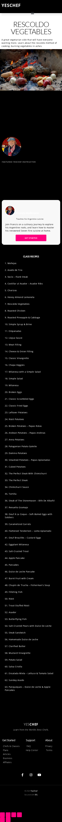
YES (11, 5)
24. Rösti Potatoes (14, 419)
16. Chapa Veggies (15, 365)
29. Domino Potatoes (16, 453)
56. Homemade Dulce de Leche (21, 639)
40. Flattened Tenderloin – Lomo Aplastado (28, 530)
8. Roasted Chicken (15, 310)
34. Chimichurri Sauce (17, 487)
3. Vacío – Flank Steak (16, 276)
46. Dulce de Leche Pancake (20, 571)
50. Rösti (9, 598)
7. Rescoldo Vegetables (17, 303)
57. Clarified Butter (15, 646)
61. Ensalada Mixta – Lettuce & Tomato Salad (29, 673)
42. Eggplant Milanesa (17, 544)
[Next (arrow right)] (8, 819)
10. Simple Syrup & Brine (18, 324)
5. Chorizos (11, 290)
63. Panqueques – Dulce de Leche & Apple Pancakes (27, 688)
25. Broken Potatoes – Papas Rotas (23, 426)
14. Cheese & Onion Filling (19, 351)
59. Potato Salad (13, 659)
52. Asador (10, 612)
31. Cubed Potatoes (15, 466)
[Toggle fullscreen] (13, 814)
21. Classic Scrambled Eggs (19, 398)
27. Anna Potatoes (14, 439)
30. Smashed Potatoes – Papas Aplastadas (27, 459)
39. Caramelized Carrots (18, 524)
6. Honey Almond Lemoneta (19, 297)
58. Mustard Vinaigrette (17, 653)
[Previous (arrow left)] (2, 819)
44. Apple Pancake (15, 558)
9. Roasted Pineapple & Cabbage (22, 317)
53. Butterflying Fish (16, 619)
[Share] (8, 814)
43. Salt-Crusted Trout (17, 551)
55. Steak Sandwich (15, 632)
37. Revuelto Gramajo (16, 507)
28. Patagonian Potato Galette (21, 446)
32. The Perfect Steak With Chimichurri (26, 473)
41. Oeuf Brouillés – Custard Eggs (23, 537)
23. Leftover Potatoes (16, 412)
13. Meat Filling (13, 344)
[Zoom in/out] (19, 814)
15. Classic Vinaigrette (17, 358)
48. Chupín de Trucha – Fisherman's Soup (27, 585)
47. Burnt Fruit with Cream (19, 578)
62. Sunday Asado (14, 680)
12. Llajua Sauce (13, 337)
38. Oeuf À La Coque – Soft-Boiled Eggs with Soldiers (28, 516)
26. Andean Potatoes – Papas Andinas (25, 432)
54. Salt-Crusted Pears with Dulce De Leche (28, 625)
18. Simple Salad (14, 378)
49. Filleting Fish (14, 592)
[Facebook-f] (22, 774)
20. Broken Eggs (13, 392)
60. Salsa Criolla (13, 666)
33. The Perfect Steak (16, 480)
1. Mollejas (11, 263)
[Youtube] (39, 774)
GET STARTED (31, 238)
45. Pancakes (12, 564)
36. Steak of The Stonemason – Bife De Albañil (30, 500)
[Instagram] (31, 774)
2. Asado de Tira (13, 270)
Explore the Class (16, 185)
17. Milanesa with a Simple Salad (23, 371)
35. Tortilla (10, 493)
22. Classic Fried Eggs (16, 405)
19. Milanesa (12, 385)
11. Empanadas (13, 331)
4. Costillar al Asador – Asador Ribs (24, 283)
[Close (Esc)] (2, 814)
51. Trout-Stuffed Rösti (17, 605)
